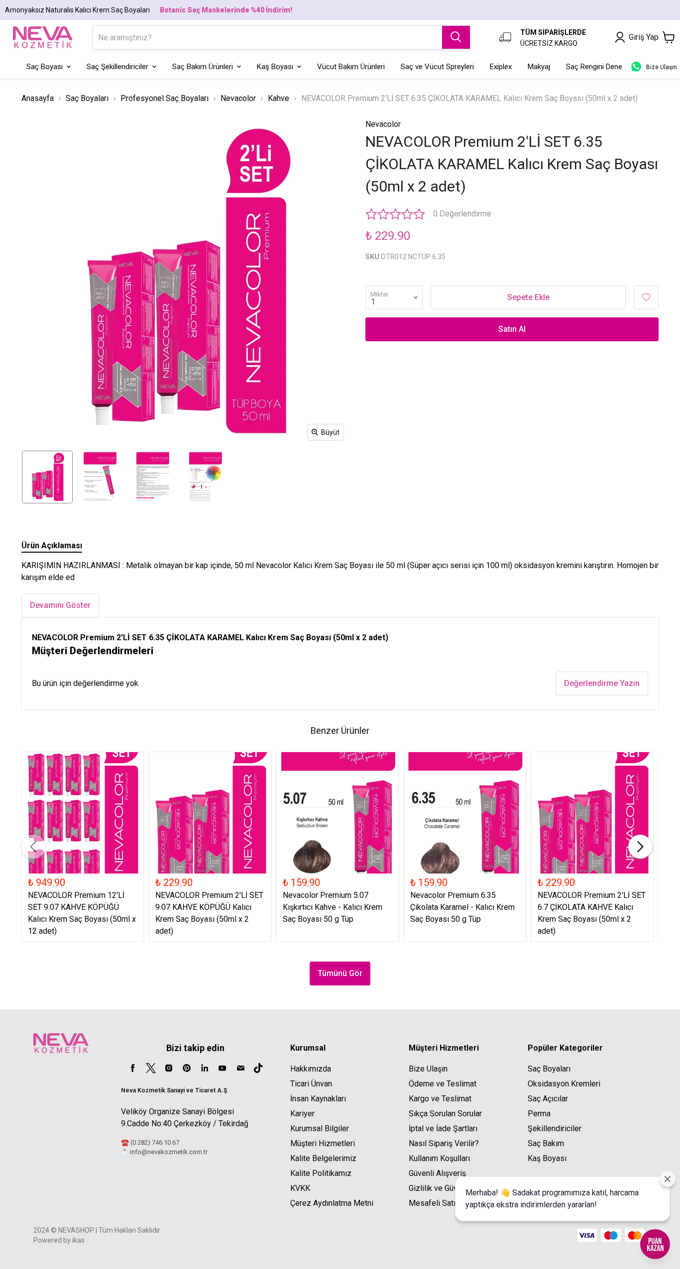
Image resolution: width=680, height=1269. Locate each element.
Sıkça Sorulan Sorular (445, 1113)
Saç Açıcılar (548, 1098)
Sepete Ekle (528, 297)
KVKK (300, 1188)
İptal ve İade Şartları (443, 1128)
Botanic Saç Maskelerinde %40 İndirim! (226, 10)
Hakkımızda (310, 1069)
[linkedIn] (205, 1068)
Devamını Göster (60, 605)
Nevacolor (238, 98)
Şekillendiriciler (554, 1128)
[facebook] (133, 1068)
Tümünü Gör (340, 973)
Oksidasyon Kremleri (564, 1083)
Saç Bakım (546, 1143)
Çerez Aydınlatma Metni (331, 1203)
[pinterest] (187, 1068)
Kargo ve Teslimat (440, 1098)
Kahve (278, 98)
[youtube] (222, 1068)
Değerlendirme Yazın (602, 683)
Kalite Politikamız (320, 1173)
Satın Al (512, 329)
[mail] (240, 1068)
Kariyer (302, 1113)
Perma (539, 1113)
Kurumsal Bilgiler (319, 1128)
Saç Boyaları (87, 98)
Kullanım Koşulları (439, 1158)
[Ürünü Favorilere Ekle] (646, 297)
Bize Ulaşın (428, 1069)
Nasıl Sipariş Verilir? (444, 1143)
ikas (78, 1240)
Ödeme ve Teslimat (442, 1083)
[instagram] (169, 1068)
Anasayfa (37, 98)
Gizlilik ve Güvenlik (441, 1188)
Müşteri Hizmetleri (322, 1143)
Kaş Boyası (547, 1158)
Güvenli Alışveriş (437, 1173)
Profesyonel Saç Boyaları (164, 98)
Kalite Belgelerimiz (323, 1158)
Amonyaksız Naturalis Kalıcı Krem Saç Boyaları (77, 10)
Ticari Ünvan (311, 1083)
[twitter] (151, 1068)
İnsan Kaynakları (318, 1098)
